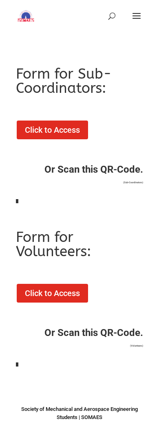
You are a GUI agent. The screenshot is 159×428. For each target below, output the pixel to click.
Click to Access (52, 130)
